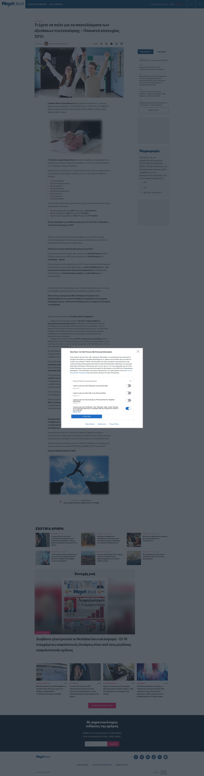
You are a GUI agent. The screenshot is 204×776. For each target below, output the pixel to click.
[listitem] (102, 381)
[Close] (139, 352)
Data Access (102, 424)
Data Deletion (90, 424)
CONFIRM (87, 416)
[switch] (128, 385)
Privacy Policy (114, 424)
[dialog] (102, 388)
